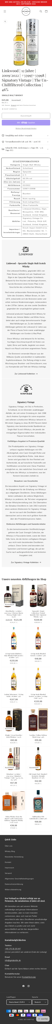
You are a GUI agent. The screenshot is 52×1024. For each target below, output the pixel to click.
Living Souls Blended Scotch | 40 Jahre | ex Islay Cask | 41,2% (38, 696)
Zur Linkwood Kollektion (25, 374)
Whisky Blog (10, 851)
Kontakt (8, 862)
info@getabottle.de (13, 960)
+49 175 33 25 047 (13, 949)
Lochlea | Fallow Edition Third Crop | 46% (38, 736)
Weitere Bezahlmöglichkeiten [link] (26, 128)
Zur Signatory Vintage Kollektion (24, 562)
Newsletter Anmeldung (14, 857)
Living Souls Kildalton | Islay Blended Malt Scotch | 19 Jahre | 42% (13, 655)
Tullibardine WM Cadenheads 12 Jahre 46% (38, 818)
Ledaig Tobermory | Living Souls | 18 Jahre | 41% (13, 695)
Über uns (8, 846)
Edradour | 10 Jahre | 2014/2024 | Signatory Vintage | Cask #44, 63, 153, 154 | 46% (13, 777)
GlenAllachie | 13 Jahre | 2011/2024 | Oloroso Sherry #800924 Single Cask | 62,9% (13, 614)
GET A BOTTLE (29, 1019)
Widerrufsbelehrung (13, 889)
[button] (4, 11)
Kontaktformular (29, 977)
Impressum (9, 868)
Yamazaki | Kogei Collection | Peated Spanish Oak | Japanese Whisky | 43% (38, 614)
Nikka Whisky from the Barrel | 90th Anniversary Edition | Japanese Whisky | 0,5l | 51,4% (13, 819)
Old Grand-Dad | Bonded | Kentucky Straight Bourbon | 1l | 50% (38, 776)
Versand (13, 105)
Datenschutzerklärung (14, 884)
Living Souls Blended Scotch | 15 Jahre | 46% (38, 655)
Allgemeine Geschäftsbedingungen (19, 879)
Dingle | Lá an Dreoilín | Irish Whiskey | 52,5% (13, 736)
